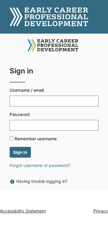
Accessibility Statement (23, 210)
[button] (7, 17)
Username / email (27, 90)
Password (20, 114)
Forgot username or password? (40, 165)
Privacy (100, 210)
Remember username (36, 138)
